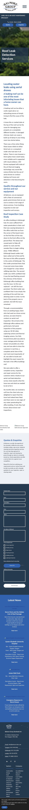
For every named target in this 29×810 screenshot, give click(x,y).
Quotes (8, 25)
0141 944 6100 (15, 22)
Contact (18, 794)
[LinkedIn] (6, 762)
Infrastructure (9, 780)
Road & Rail (9, 786)
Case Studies (19, 777)
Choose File (12, 565)
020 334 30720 (13, 753)
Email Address (7, 502)
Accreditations (19, 771)
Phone (5, 509)
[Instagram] (14, 762)
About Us (18, 773)
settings (13, 804)
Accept (4, 807)
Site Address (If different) (9, 529)
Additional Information (8, 569)
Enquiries (21, 25)
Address (5, 514)
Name (5, 497)
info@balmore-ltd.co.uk (15, 744)
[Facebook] (11, 762)
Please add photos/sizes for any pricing (11, 561)
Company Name (7, 490)
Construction (9, 771)
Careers (18, 779)
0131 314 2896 (15, 750)
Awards (18, 775)
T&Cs (17, 784)
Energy (8, 773)
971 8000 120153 (13, 756)
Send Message (14, 585)
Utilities (8, 788)
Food (7, 775)
